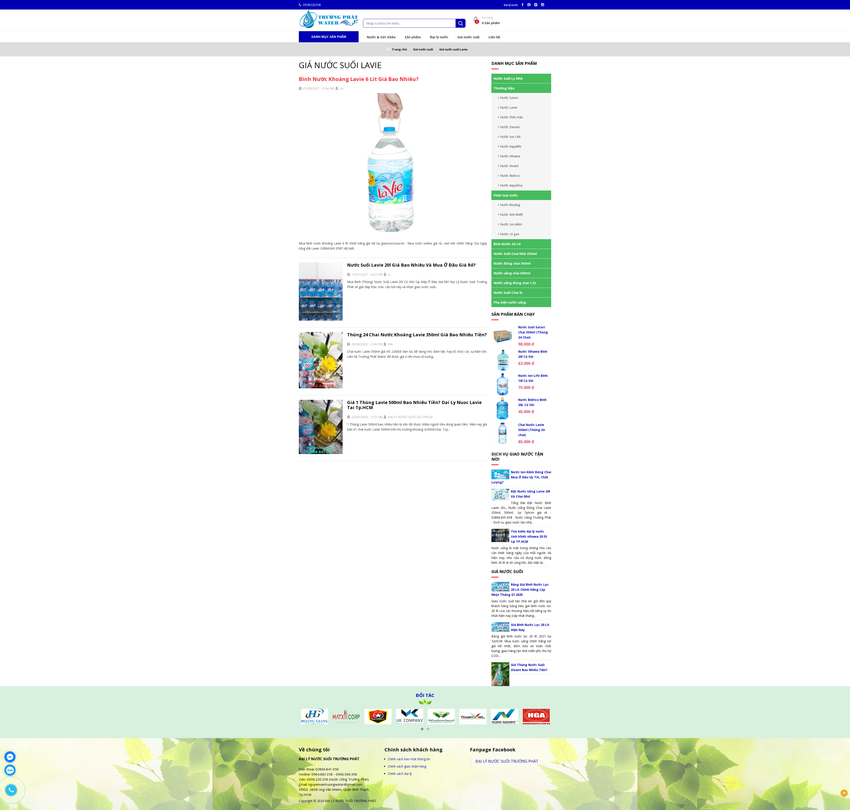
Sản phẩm (413, 37)
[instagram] (543, 4)
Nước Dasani (510, 127)
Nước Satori (509, 97)
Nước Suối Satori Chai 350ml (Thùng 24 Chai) (533, 332)
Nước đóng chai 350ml (512, 263)
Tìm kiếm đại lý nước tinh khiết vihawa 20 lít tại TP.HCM (529, 536)
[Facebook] (524, 4)
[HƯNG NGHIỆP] (473, 716)
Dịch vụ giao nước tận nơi (517, 456)
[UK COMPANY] (378, 716)
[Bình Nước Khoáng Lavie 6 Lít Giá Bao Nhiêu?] (393, 166)
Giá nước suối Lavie (453, 49)
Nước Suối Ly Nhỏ (508, 78)
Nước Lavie (508, 107)
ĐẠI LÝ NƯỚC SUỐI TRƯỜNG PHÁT (506, 761)
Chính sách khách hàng (413, 749)
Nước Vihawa (510, 156)
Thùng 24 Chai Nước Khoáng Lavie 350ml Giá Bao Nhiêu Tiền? (417, 334)
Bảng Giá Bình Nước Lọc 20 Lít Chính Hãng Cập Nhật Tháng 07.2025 (520, 589)
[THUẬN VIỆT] (441, 716)
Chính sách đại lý (400, 774)
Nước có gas (509, 234)
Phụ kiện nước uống (510, 302)
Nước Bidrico (510, 175)
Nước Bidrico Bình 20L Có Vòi (532, 402)
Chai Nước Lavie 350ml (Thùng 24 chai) (531, 430)
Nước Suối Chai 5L (508, 292)
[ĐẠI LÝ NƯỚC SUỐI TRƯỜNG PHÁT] (329, 19)
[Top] (844, 793)
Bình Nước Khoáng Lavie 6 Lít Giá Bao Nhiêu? (359, 78)
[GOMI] (536, 716)
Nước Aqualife (510, 146)
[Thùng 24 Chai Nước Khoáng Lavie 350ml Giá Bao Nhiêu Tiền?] (321, 360)
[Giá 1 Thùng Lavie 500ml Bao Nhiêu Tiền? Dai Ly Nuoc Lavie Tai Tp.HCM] (321, 427)
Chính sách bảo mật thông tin (409, 759)
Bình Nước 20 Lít (507, 244)
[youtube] (530, 4)
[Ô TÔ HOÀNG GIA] (504, 716)
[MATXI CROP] (314, 716)
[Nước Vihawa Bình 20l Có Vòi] (502, 360)
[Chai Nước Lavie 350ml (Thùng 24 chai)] (502, 433)
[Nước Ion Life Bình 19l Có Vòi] (502, 384)
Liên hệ (494, 37)
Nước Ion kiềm (511, 224)
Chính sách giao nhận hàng (407, 766)
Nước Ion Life (510, 136)
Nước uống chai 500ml (512, 273)
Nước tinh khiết (511, 214)
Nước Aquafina (511, 185)
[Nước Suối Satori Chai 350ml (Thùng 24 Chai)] (502, 336)
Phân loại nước (506, 195)
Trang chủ (399, 49)
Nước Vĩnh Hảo (511, 117)
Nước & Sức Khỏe (381, 37)
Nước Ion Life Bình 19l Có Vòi (533, 378)
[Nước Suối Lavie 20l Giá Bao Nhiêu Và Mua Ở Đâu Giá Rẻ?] (321, 291)
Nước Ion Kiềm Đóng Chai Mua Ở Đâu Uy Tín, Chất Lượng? (521, 477)
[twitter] (536, 4)
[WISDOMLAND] (409, 716)
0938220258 (312, 5)
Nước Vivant (509, 166)
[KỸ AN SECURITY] (346, 716)
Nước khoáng (510, 204)
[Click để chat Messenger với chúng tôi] (9, 756)
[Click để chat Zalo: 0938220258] (9, 770)
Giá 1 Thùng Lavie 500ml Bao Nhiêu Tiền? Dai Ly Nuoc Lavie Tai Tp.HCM (414, 405)
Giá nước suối (468, 37)
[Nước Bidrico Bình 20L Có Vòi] (502, 408)
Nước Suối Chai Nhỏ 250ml (515, 253)
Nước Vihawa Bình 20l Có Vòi (532, 354)
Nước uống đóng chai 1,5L (515, 283)
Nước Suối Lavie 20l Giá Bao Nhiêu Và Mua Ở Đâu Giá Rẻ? (411, 264)
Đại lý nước (511, 5)
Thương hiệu (504, 88)
